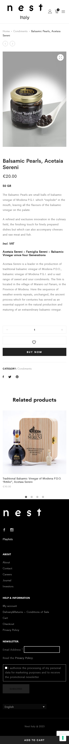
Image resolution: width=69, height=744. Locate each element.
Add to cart (34, 740)
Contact (7, 568)
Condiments (20, 31)
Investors (8, 586)
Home (6, 31)
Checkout (8, 624)
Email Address (13, 649)
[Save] (34, 340)
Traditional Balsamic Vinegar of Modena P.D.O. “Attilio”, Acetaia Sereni (32, 480)
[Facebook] (4, 530)
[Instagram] (11, 530)
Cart (5, 618)
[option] (34, 449)
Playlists (8, 539)
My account (10, 606)
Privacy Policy (11, 630)
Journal (7, 580)
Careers (7, 574)
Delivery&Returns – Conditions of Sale (26, 612)
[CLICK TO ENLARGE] (60, 57)
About (6, 562)
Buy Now (34, 352)
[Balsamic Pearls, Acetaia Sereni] (3, 376)
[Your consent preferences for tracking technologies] (62, 737)
